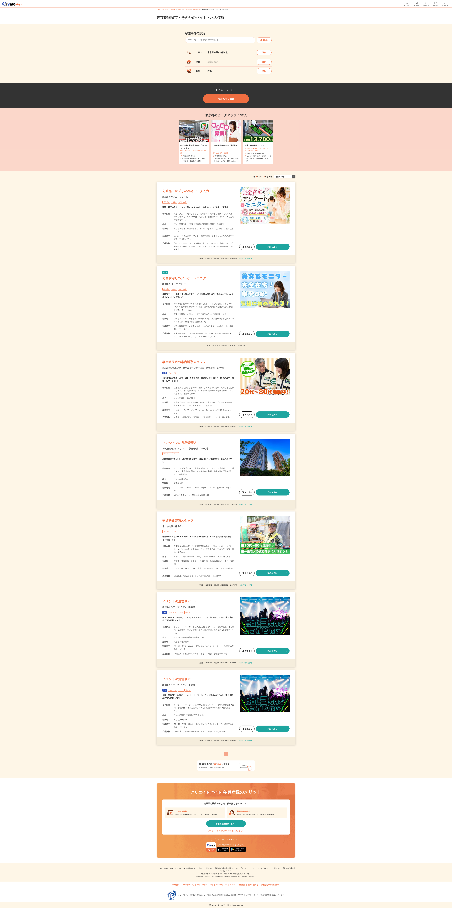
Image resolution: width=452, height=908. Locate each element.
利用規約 (175, 885)
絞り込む (264, 40)
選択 (264, 52)
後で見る (248, 247)
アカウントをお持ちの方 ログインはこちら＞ (226, 831)
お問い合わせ (253, 885)
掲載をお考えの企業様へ (270, 885)
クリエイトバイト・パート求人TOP (166, 9)
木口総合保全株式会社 (173, 526)
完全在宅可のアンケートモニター (185, 278)
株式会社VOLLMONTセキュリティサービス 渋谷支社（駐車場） (193, 368)
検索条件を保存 (226, 98)
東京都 (179, 9)
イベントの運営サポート (179, 601)
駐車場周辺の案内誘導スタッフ (184, 362)
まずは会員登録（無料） (226, 824)
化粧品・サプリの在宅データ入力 (185, 191)
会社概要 (241, 885)
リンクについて (188, 885)
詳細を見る (272, 247)
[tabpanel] (226, 142)
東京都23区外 (187, 9)
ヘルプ (232, 885)
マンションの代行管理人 (179, 442)
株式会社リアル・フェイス (175, 197)
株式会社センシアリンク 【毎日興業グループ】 (185, 448)
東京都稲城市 (196, 9)
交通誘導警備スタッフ (178, 520)
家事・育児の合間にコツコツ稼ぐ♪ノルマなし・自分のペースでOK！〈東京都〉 (196, 207)
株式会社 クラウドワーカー (175, 284)
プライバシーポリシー (218, 885)
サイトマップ (202, 885)
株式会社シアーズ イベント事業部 (178, 607)
